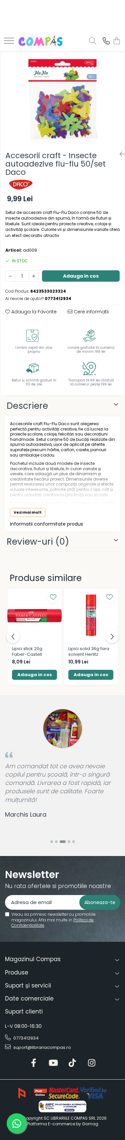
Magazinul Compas (33, 959)
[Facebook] (33, 1063)
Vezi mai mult (28, 512)
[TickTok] (72, 1063)
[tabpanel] (62, 99)
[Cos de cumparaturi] (116, 41)
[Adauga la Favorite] (53, 597)
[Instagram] (91, 1063)
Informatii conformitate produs (46, 524)
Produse (16, 972)
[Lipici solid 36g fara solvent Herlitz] (91, 615)
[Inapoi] (120, 154)
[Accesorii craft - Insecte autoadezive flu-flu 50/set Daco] (62, 99)
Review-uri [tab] (38, 542)
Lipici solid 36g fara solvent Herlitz (88, 651)
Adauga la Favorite (33, 311)
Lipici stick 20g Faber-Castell (27, 651)
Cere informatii (90, 311)
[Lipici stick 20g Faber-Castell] (34, 615)
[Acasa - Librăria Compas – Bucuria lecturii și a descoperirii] (40, 41)
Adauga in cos (81, 276)
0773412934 (25, 1038)
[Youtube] (53, 1063)
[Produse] (9, 41)
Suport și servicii (28, 985)
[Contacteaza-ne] (106, 41)
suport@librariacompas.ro (41, 1047)
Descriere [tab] (27, 406)
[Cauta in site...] (92, 41)
